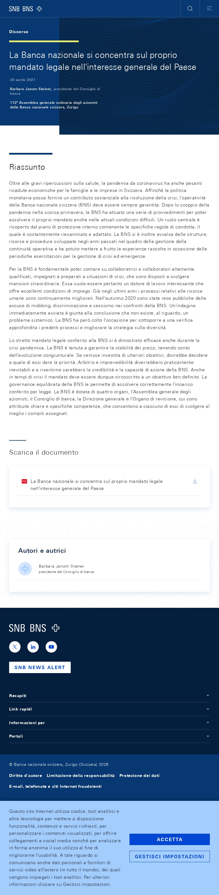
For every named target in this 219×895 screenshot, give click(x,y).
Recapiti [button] (18, 695)
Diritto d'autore (25, 775)
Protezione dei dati (139, 775)
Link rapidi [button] (20, 709)
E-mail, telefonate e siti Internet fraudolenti (55, 786)
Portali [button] (16, 736)
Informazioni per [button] (27, 722)
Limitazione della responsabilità (81, 775)
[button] (190, 8)
